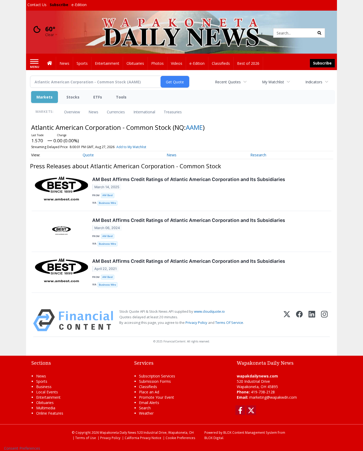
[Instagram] (324, 320)
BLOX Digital (213, 438)
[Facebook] (299, 320)
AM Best (107, 195)
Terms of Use (85, 438)
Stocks (72, 97)
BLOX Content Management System (250, 432)
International (144, 111)
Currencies (116, 111)
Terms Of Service (229, 322)
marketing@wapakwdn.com (273, 397)
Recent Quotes (228, 81)
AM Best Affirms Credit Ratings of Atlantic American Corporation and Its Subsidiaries (188, 179)
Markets (44, 97)
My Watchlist (273, 81)
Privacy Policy (196, 322)
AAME (194, 127)
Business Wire (107, 202)
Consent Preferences (22, 448)
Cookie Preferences (180, 438)
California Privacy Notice (143, 438)
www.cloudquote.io (209, 311)
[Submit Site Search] (319, 32)
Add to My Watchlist (131, 147)
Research (258, 154)
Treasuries (173, 111)
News (93, 111)
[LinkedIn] (311, 320)
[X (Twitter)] (286, 320)
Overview (72, 111)
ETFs (97, 97)
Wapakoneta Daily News (118, 432)
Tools (121, 97)
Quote (88, 154)
